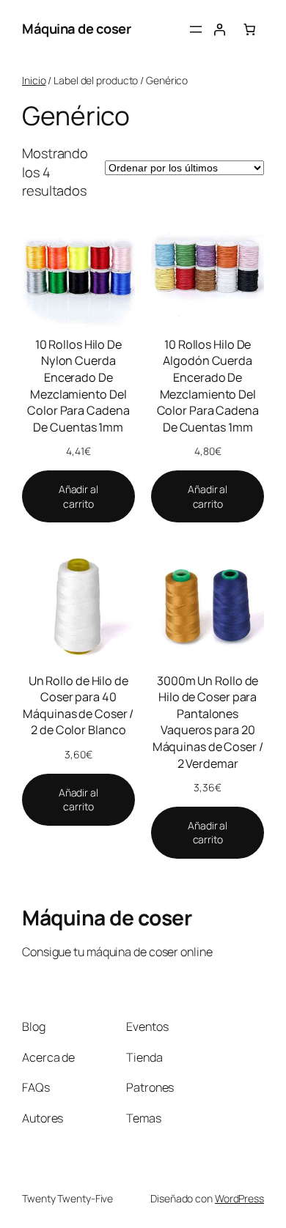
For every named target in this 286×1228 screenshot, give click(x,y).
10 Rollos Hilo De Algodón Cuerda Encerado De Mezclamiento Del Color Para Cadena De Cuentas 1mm (208, 385)
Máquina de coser (76, 28)
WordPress (239, 1198)
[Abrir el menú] (196, 29)
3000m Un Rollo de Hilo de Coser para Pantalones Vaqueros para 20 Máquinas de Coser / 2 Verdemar (208, 722)
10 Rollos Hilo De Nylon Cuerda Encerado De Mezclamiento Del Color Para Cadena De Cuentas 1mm (78, 385)
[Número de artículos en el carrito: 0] (249, 29)
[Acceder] (219, 29)
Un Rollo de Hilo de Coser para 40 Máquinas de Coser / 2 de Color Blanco (78, 706)
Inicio (33, 80)
